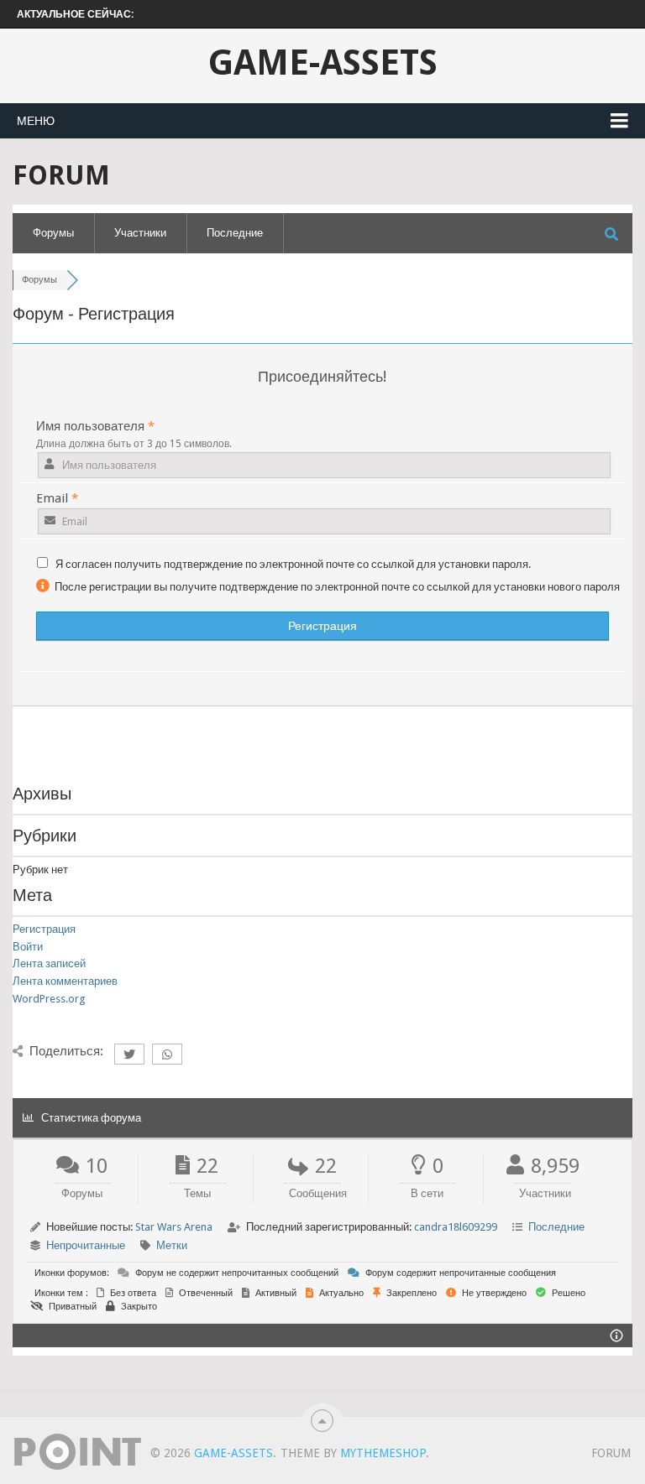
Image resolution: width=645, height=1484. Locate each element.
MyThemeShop (383, 1453)
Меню (36, 121)
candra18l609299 (455, 1227)
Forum (611, 1453)
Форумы (53, 233)
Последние (235, 233)
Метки (171, 1245)
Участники (140, 233)
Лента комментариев (65, 981)
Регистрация (44, 929)
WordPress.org (49, 998)
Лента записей (49, 963)
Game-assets (323, 63)
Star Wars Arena (173, 1227)
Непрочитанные (85, 1245)
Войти (28, 946)
